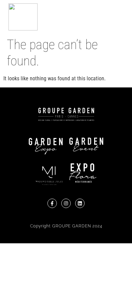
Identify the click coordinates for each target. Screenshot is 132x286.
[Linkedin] (80, 203)
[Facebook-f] (52, 203)
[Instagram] (66, 203)
